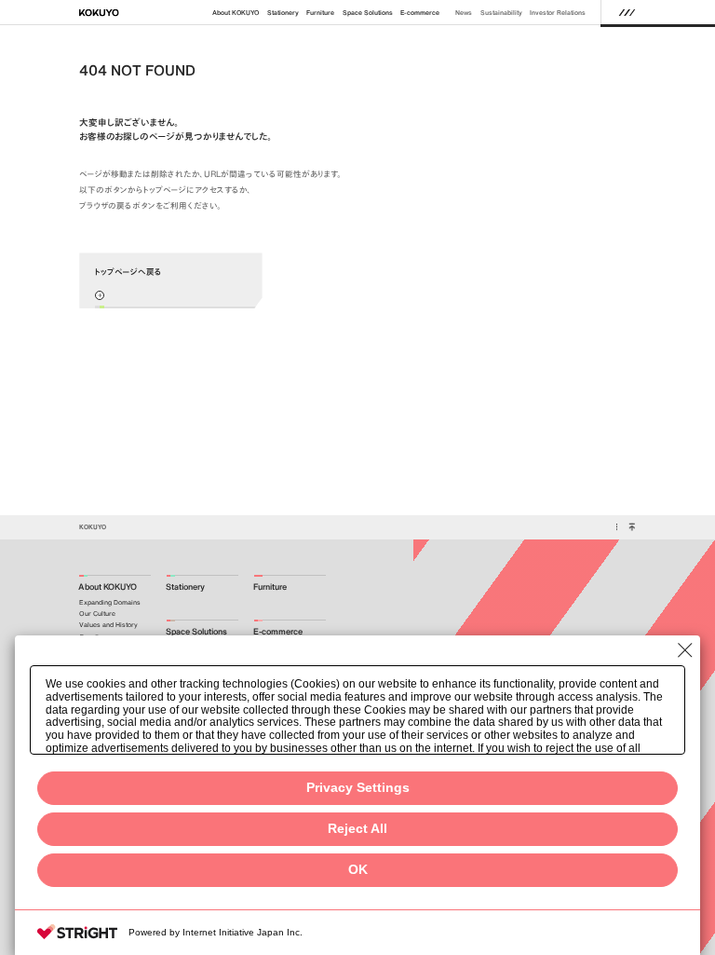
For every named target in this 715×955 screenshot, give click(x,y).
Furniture (320, 12)
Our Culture (97, 613)
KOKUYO (92, 526)
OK (358, 870)
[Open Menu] (627, 12)
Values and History (108, 625)
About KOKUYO (235, 12)
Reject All (357, 829)
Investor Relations (558, 12)
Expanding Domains (110, 602)
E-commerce (419, 12)
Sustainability (501, 12)
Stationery (283, 12)
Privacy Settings (358, 788)
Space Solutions (368, 12)
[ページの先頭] (631, 527)
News (463, 12)
